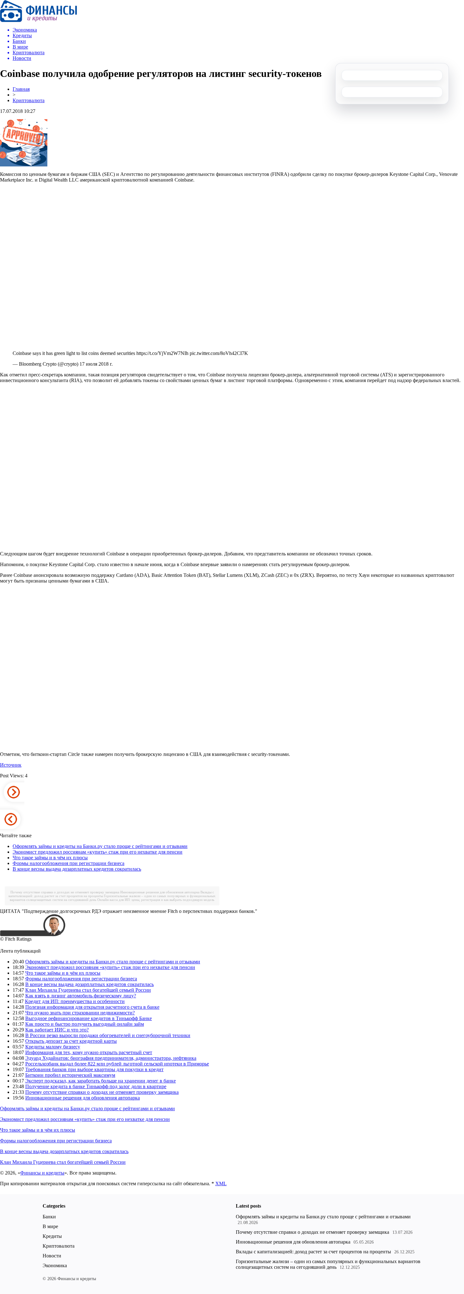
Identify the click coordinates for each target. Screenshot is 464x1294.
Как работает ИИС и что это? (57, 1029)
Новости (52, 1255)
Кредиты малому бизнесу (52, 1046)
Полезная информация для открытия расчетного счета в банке (92, 1007)
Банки (49, 1216)
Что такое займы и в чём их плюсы (50, 857)
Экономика (55, 1265)
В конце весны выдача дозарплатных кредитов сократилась (77, 869)
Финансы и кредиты (42, 1172)
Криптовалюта (29, 100)
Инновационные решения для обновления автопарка (159, 892)
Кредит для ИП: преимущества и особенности (75, 1001)
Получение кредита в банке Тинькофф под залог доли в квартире (95, 1086)
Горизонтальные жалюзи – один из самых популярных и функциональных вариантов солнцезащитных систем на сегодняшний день (328, 1264)
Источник (10, 765)
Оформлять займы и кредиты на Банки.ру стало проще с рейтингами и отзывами (100, 846)
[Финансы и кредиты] (38, 20)
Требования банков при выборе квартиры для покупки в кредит (94, 1069)
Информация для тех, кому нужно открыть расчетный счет (88, 1052)
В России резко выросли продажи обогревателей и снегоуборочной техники (107, 1035)
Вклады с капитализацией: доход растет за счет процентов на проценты (313, 1251)
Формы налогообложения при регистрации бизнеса (68, 863)
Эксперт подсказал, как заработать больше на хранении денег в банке (100, 1080)
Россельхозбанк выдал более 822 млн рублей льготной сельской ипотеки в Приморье (117, 1063)
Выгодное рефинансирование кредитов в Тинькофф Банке (88, 1018)
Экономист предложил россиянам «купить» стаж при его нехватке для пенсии (97, 852)
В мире (50, 1226)
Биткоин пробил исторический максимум (70, 1075)
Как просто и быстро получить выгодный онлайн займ (84, 1024)
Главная (21, 89)
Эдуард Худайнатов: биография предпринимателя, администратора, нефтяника (110, 1058)
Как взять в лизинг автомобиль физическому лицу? (80, 995)
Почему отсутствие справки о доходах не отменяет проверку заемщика (64, 892)
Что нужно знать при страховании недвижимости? (80, 1012)
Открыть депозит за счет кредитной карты (71, 1041)
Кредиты (52, 1236)
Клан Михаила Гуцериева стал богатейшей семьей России (88, 990)
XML (221, 1183)
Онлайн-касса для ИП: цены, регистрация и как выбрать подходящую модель (155, 900)
